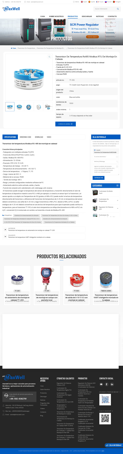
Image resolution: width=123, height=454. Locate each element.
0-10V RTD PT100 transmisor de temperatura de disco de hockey (22, 222)
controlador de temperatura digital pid (64, 389)
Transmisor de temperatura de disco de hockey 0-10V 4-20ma (59, 215)
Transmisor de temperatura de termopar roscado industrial (107, 296)
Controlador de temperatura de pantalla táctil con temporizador (85, 401)
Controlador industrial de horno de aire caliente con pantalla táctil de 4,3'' (86, 407)
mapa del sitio (64, 451)
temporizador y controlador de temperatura (61, 407)
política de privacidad (79, 451)
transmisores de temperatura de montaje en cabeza (65, 418)
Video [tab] (49, 137)
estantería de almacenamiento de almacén (27, 215)
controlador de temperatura (104, 200)
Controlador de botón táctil (106, 192)
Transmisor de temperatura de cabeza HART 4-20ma (65, 424)
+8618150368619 (17, 411)
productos (73, 16)
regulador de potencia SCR (106, 208)
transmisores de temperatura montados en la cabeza (59, 222)
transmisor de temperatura (26, 48)
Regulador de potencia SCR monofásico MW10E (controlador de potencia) (86, 385)
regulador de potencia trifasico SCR (64, 384)
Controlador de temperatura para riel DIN (107, 216)
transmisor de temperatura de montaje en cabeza (65, 413)
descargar (87, 16)
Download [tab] (39, 137)
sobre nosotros (56, 16)
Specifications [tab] (10, 137)
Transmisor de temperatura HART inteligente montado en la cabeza (78, 296)
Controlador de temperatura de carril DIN (65, 401)
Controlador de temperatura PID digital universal (64, 395)
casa (42, 16)
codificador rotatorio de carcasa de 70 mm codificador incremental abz (86, 429)
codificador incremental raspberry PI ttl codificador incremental (85, 421)
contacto (43, 412)
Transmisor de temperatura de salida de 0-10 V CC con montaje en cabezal (48, 296)
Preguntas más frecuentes (45, 404)
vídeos (42, 408)
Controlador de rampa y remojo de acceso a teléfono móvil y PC (86, 414)
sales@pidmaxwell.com (37, 2)
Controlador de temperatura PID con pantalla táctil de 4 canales (84, 393)
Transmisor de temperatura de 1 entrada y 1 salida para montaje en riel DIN (65, 430)
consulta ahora (64, 124)
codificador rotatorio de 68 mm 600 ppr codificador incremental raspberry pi (86, 438)
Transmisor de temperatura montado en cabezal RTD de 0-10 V (21, 219)
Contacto (112, 16)
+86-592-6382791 (16, 2)
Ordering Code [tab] (25, 137)
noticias (100, 16)
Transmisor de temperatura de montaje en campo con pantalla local (18, 296)
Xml (71, 451)
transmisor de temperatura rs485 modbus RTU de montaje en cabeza (106, 152)
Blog (41, 416)
